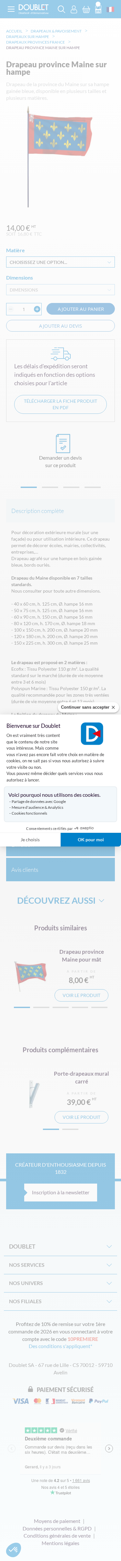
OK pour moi (91, 839)
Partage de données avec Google (39, 801)
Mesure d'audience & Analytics (37, 807)
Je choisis (30, 839)
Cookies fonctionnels (29, 813)
